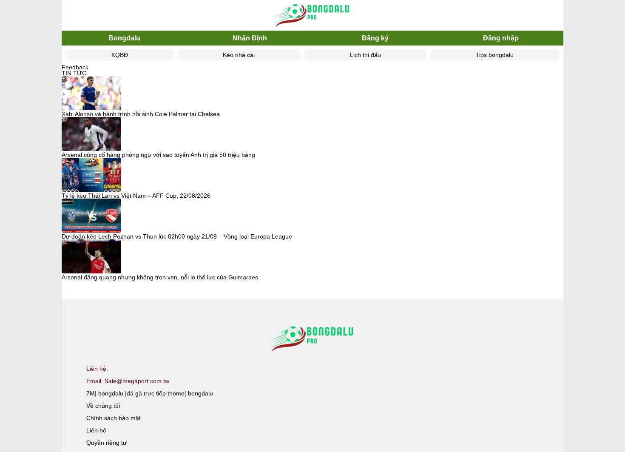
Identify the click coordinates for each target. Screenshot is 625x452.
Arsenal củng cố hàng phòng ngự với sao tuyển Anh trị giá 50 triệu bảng (158, 155)
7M (90, 393)
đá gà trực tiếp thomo (156, 393)
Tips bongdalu (495, 54)
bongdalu (110, 393)
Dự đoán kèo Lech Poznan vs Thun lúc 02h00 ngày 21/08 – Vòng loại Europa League (177, 236)
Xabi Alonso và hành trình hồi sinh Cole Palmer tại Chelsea (141, 114)
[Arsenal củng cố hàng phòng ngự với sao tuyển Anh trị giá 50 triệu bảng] (91, 134)
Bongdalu (124, 38)
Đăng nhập (501, 38)
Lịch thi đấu (365, 54)
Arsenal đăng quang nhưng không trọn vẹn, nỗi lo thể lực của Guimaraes (160, 277)
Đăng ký (375, 38)
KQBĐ (119, 54)
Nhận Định (250, 38)
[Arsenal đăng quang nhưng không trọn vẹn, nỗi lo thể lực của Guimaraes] (91, 256)
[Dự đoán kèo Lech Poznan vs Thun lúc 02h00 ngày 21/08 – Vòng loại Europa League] (91, 216)
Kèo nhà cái (239, 54)
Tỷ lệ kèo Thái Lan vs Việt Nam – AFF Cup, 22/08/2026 (136, 196)
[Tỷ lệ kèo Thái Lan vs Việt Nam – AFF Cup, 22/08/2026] (91, 175)
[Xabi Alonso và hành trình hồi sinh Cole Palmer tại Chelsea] (91, 93)
